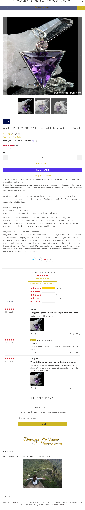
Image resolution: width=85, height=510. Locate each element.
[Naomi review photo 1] (37, 324)
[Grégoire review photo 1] (37, 379)
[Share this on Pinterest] (45, 259)
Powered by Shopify (57, 505)
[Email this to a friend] (51, 259)
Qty (4, 153)
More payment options (42, 175)
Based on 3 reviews (42, 278)
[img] (9, 309)
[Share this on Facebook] (39, 259)
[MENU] (1, 8)
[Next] (80, 56)
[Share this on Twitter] (33, 259)
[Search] (74, 8)
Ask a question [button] (49, 283)
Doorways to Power (15, 502)
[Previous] (5, 56)
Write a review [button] (35, 283)
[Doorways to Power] (42, 8)
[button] (8, 145)
